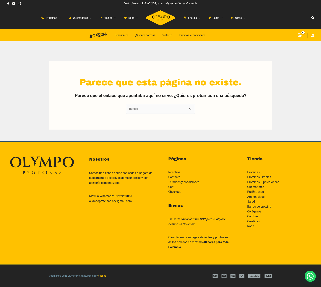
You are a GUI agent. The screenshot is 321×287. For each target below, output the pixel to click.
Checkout (174, 192)
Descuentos (121, 35)
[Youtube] (13, 3)
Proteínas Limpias (259, 177)
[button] (312, 18)
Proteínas (253, 172)
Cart (171, 187)
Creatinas (253, 221)
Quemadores (255, 187)
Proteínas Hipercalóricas (263, 182)
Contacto (166, 35)
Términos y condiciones (192, 35)
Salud (251, 201)
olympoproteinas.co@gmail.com (110, 201)
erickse (102, 275)
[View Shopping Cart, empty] (300, 35)
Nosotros (174, 172)
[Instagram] (19, 3)
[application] (58, 18)
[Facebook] (8, 3)
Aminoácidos (256, 197)
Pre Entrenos (255, 192)
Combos (252, 216)
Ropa (250, 226)
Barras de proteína (259, 206)
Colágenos (254, 211)
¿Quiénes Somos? (145, 35)
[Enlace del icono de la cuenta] (312, 35)
